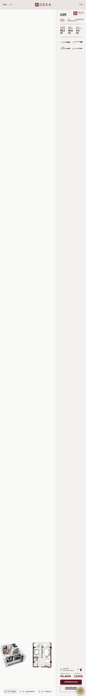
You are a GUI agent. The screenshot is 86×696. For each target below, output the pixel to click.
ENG (10, 5)
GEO (4, 5)
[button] (71, 682)
